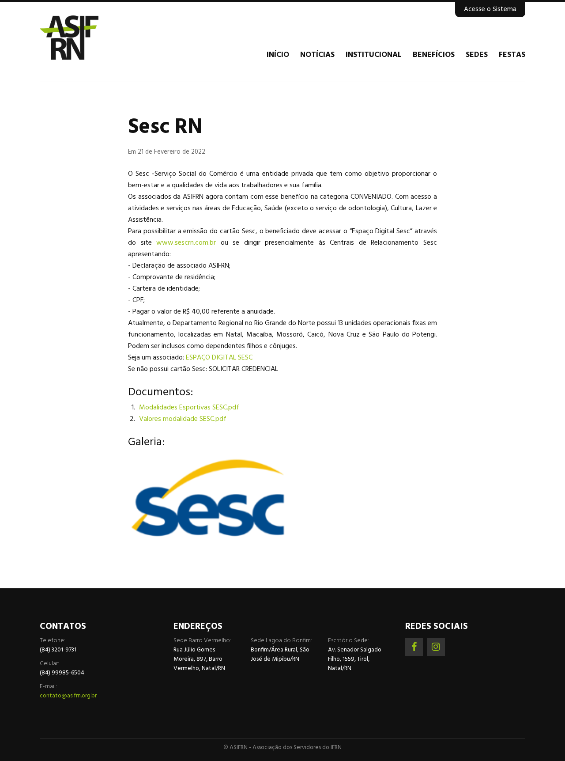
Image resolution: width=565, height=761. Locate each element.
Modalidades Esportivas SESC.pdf (189, 407)
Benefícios (434, 55)
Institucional (374, 55)
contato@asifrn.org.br (68, 695)
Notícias (317, 55)
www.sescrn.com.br (186, 243)
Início (278, 55)
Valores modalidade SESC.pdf (182, 419)
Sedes (477, 55)
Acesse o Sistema (490, 9)
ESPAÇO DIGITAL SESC (219, 357)
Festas (512, 55)
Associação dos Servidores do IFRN (93, 37)
